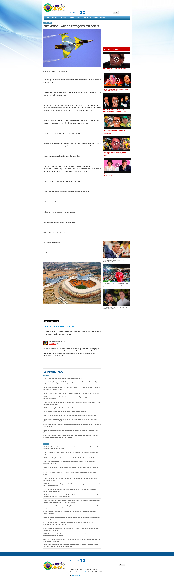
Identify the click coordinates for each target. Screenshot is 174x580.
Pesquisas (87, 18)
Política (103, 18)
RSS (84, 12)
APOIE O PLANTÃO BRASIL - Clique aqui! (59, 326)
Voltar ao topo (75, 575)
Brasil (47, 18)
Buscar (116, 13)
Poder (95, 18)
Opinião (79, 18)
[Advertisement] (103, 5)
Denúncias (55, 18)
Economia (64, 18)
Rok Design (83, 572)
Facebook (81, 12)
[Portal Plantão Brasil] (54, 7)
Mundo (72, 18)
